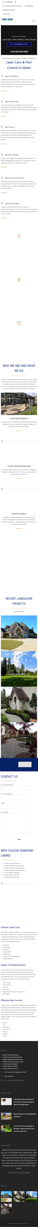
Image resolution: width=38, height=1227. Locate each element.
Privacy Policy (26, 1223)
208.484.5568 (8, 2)
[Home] (7, 20)
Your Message (4, 812)
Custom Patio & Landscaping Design (19, 748)
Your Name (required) (7, 785)
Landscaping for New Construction (19, 641)
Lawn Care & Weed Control (19, 676)
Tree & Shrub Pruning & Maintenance (19, 712)
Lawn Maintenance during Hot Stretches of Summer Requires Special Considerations (24, 1102)
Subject (3, 803)
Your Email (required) (6, 794)
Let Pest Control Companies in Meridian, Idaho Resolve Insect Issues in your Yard (24, 1128)
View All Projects (19, 611)
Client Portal (6, 14)
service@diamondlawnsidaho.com (13, 6)
